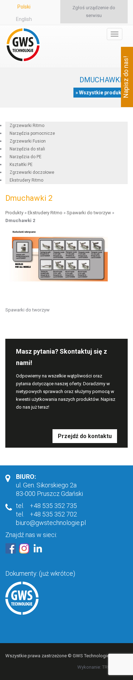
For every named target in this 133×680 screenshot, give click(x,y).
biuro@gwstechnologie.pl (51, 522)
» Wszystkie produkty (101, 92)
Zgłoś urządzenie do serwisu (93, 11)
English (24, 19)
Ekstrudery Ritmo (26, 180)
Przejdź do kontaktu (85, 436)
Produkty (14, 212)
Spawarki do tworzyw (89, 212)
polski (24, 7)
